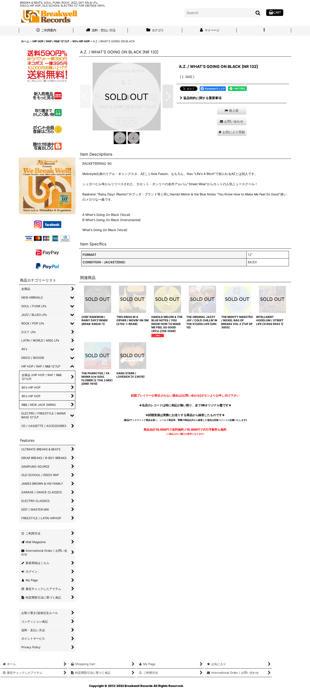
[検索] (258, 12)
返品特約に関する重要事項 (202, 98)
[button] (264, 31)
